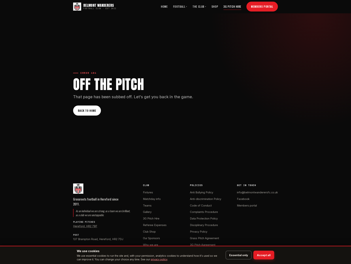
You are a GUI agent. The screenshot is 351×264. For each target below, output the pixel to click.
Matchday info (152, 199)
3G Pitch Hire (232, 6)
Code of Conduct (201, 205)
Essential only (238, 255)
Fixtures (148, 192)
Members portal (247, 205)
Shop (215, 6)
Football (180, 6)
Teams (147, 205)
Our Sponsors (151, 238)
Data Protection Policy (204, 218)
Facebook (243, 199)
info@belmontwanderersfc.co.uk (257, 192)
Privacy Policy (198, 231)
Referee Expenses (155, 225)
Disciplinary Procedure (204, 225)
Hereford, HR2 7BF (85, 226)
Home (164, 6)
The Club (199, 6)
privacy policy (159, 259)
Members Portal (262, 6)
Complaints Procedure (204, 212)
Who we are (150, 244)
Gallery (147, 212)
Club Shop (149, 231)
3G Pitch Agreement (202, 244)
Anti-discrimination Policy (205, 199)
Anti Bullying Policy (201, 192)
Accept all (264, 255)
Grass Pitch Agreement (204, 238)
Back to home (87, 110)
